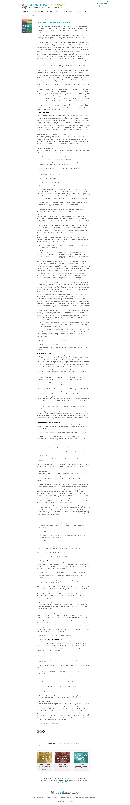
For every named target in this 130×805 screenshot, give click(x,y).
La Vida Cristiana (67, 11)
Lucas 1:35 (78, 379)
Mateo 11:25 (59, 174)
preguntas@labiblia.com (52, 797)
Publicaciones (39, 11)
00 (81, 504)
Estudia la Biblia (27, 11)
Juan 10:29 (60, 186)
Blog (85, 11)
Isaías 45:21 (55, 723)
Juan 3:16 (74, 697)
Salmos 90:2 (53, 247)
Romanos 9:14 (68, 635)
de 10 (87, 493)
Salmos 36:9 (63, 556)
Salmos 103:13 (43, 673)
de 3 (49, 552)
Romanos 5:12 (83, 444)
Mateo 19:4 (83, 432)
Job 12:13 (63, 341)
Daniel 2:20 (62, 344)
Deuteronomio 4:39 (62, 164)
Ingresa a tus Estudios (102, 3)
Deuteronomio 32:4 (79, 572)
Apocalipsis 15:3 (43, 577)
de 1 (72, 513)
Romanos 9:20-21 (48, 206)
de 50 (43, 502)
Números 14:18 (72, 686)
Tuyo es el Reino (42, 20)
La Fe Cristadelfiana (52, 11)
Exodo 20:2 (51, 683)
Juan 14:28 (58, 182)
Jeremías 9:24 (55, 582)
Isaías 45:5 (62, 156)
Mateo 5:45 (42, 661)
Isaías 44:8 (74, 159)
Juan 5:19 (86, 195)
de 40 (49, 495)
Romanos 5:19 (43, 455)
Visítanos (78, 11)
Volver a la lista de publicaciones (28, 15)
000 (52, 495)
